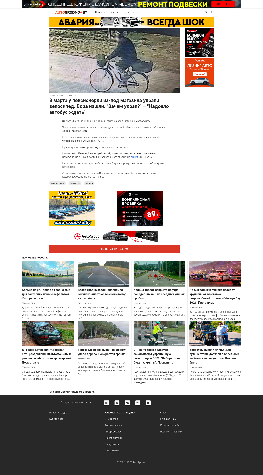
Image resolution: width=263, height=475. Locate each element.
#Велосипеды (57, 183)
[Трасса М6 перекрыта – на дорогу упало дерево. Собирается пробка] (104, 333)
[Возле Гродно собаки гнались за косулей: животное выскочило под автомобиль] (104, 273)
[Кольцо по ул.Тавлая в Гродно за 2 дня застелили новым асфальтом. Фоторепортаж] (48, 273)
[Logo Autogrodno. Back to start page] (71, 12)
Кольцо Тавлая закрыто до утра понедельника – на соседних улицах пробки (159, 294)
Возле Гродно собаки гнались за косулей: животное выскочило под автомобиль (102, 294)
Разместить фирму (171, 431)
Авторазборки (113, 431)
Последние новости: (35, 257)
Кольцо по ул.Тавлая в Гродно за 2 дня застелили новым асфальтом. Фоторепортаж (46, 294)
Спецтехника (112, 450)
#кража (89, 183)
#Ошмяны (75, 183)
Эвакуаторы (112, 444)
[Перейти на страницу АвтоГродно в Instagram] (106, 402)
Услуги (114, 12)
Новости (100, 12)
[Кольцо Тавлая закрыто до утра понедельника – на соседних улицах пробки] (159, 273)
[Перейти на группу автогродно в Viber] (137, 402)
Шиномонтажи (113, 437)
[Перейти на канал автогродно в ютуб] (148, 402)
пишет (134, 157)
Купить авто (131, 12)
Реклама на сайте (170, 425)
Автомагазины (113, 425)
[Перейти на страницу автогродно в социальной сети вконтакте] (127, 402)
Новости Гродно (58, 412)
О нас (163, 412)
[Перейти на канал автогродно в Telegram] (117, 402)
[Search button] (206, 12)
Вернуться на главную (114, 249)
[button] (206, 12)
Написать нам (168, 418)
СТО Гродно (111, 418)
